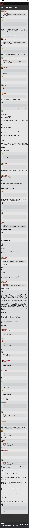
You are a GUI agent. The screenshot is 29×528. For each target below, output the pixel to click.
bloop (4, 440)
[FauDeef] (2, 222)
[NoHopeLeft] (2, 11)
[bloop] (2, 203)
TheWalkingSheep (5, 354)
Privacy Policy (16, 525)
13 (26, 514)
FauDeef (6, 222)
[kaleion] (2, 20)
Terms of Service (13, 525)
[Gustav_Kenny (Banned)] (2, 361)
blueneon (4, 402)
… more (11, 43)
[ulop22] (2, 244)
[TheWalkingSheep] (2, 341)
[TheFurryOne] (2, 268)
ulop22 (4, 260)
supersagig (5, 212)
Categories (3, 518)
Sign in (2, 516)
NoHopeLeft (5, 10)
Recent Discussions (4, 519)
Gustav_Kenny (5, 360)
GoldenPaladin (5, 13)
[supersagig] (2, 213)
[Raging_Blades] (2, 450)
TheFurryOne (4, 284)
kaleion (4, 20)
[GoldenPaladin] (2, 39)
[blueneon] (2, 402)
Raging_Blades (5, 450)
